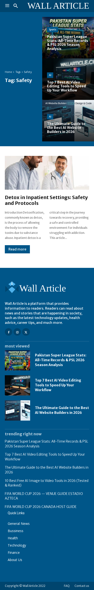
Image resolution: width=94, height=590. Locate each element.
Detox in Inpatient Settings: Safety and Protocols (46, 200)
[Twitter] (26, 332)
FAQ (67, 586)
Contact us (81, 586)
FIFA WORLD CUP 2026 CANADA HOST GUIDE (41, 507)
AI (50, 75)
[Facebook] (8, 332)
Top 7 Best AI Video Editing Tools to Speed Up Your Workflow (58, 385)
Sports (52, 29)
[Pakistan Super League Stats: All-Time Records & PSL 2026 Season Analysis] (68, 37)
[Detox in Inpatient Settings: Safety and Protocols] (47, 173)
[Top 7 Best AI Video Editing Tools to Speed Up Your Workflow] (68, 79)
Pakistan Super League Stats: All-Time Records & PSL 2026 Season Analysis (60, 360)
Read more (17, 249)
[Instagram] (17, 332)
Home (8, 72)
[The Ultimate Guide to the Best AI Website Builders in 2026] (68, 120)
